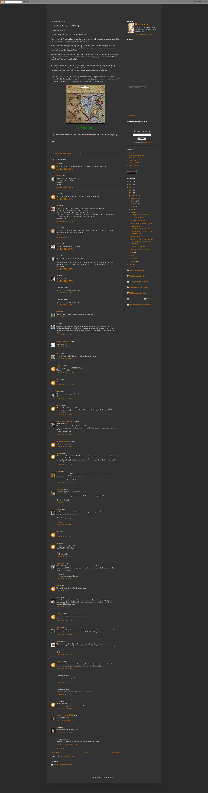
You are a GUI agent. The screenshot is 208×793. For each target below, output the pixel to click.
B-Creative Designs (135, 158)
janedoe (59, 453)
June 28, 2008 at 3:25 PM (64, 269)
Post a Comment (59, 748)
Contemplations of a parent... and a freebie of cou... (141, 232)
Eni (57, 727)
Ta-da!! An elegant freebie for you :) (141, 239)
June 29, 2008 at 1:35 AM (64, 399)
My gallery (132, 115)
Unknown (59, 365)
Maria (58, 405)
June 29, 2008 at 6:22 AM (64, 446)
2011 (131, 184)
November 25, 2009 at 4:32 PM (66, 744)
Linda (58, 641)
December (134, 195)
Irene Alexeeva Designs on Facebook (135, 123)
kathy (58, 379)
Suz (57, 234)
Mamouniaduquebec (63, 441)
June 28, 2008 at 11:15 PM (65, 385)
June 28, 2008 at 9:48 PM (64, 359)
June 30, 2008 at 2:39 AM (64, 635)
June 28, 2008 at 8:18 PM (64, 335)
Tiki (57, 275)
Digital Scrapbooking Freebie (105, 408)
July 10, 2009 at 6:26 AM (64, 732)
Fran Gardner (133, 160)
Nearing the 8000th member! (139, 215)
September (134, 204)
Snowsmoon (60, 563)
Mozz (58, 205)
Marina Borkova (134, 163)
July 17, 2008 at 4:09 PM (64, 708)
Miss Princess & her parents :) (140, 249)
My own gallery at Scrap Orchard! (141, 223)
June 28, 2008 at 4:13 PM (64, 293)
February (134, 258)
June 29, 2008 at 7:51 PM (64, 591)
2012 (131, 182)
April (132, 255)
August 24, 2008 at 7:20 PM (65, 720)
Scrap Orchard (133, 153)
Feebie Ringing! (135, 226)
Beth (58, 163)
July (132, 209)
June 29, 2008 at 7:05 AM (64, 465)
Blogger (112, 777)
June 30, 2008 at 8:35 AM (64, 655)
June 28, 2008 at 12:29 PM (65, 237)
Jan (57, 531)
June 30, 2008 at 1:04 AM (64, 621)
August (133, 207)
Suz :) (58, 227)
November (134, 198)
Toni (57, 255)
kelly (58, 597)
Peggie (58, 585)
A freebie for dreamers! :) (138, 246)
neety (58, 353)
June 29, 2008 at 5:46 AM (64, 435)
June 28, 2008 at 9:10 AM (64, 199)
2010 (131, 187)
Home (86, 753)
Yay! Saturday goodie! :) (138, 217)
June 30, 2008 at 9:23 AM (64, 669)
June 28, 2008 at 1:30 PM (64, 249)
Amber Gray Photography (137, 155)
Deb (57, 193)
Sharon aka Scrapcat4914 (65, 421)
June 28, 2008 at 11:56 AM (65, 221)
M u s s (58, 175)
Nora (58, 471)
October (133, 201)
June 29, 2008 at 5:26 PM (64, 557)
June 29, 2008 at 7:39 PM (64, 579)
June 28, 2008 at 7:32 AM (64, 187)
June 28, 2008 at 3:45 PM (64, 281)
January (133, 261)
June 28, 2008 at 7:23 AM (64, 169)
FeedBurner (146, 142)
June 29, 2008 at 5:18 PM (64, 537)
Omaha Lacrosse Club (64, 341)
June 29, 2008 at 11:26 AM (65, 483)
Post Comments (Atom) (67, 756)
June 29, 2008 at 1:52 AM (64, 415)
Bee (57, 701)
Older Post (115, 753)
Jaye (58, 391)
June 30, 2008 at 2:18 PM (64, 694)
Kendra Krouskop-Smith (64, 715)
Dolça (58, 243)
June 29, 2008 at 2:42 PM (64, 525)
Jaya (58, 311)
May (132, 253)
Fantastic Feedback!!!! (137, 220)
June (132, 212)
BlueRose (59, 489)
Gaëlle (58, 509)
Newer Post (55, 753)
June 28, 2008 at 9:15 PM (64, 347)
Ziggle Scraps (133, 165)
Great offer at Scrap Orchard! (139, 229)
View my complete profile (143, 34)
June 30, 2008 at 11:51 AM (65, 683)
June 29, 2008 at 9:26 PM (64, 607)
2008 (131, 193)
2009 (131, 190)
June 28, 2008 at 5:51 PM (64, 317)
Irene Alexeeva (143, 24)
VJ (57, 323)
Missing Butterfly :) (136, 236)
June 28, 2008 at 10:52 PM (65, 373)
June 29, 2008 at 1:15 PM (64, 503)
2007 (131, 265)
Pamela (59, 627)
